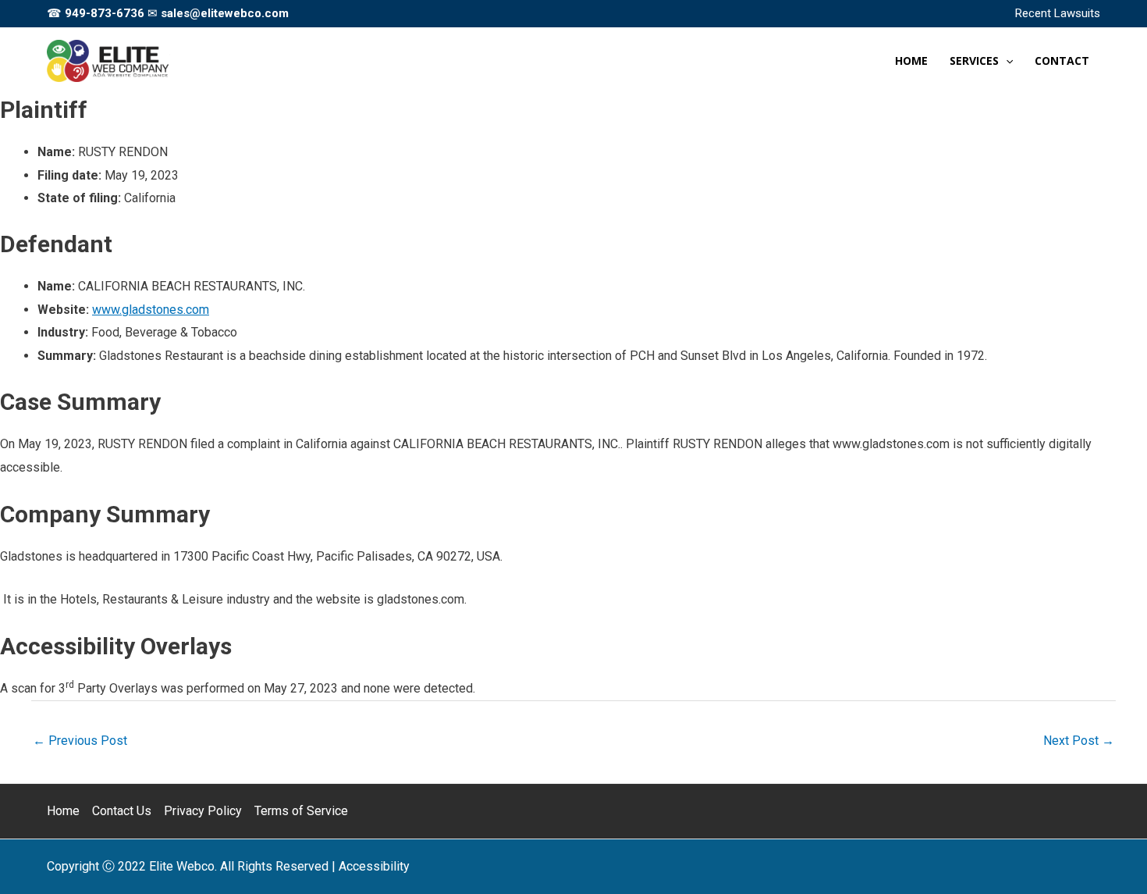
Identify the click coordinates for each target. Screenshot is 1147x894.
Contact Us (121, 810)
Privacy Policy (203, 810)
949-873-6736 (104, 13)
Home (63, 810)
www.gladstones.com (150, 309)
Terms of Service (301, 810)
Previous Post (80, 740)
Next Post (1078, 740)
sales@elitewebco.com (225, 13)
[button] (1006, 61)
